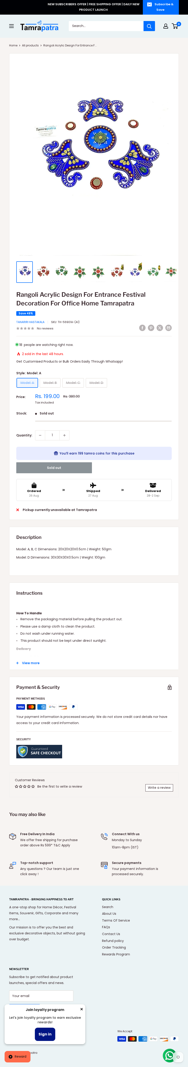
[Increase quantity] (64, 435)
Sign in (45, 1034)
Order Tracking (114, 947)
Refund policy (113, 941)
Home (13, 45)
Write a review (159, 787)
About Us (109, 913)
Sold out (54, 467)
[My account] (165, 26)
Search (107, 907)
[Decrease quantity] (40, 435)
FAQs (106, 927)
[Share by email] (168, 328)
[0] (175, 26)
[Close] (81, 1010)
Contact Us (111, 934)
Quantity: (24, 435)
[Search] (149, 26)
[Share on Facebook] (142, 328)
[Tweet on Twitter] (160, 328)
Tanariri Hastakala (30, 322)
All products (30, 45)
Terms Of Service (116, 920)
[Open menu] (11, 26)
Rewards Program (116, 954)
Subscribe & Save (164, 7)
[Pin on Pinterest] (151, 328)
